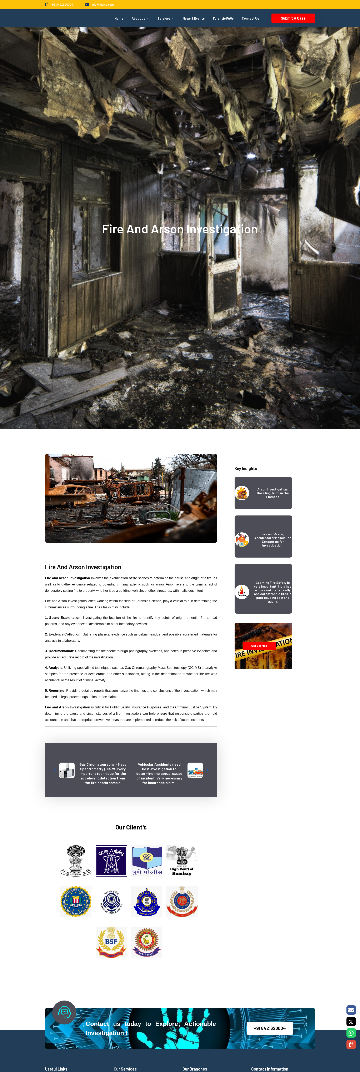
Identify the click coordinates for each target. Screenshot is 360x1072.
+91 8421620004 (270, 1028)
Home (119, 18)
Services (164, 18)
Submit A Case (293, 18)
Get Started (259, 645)
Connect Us (250, 18)
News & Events (194, 18)
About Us (138, 18)
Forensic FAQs (223, 18)
